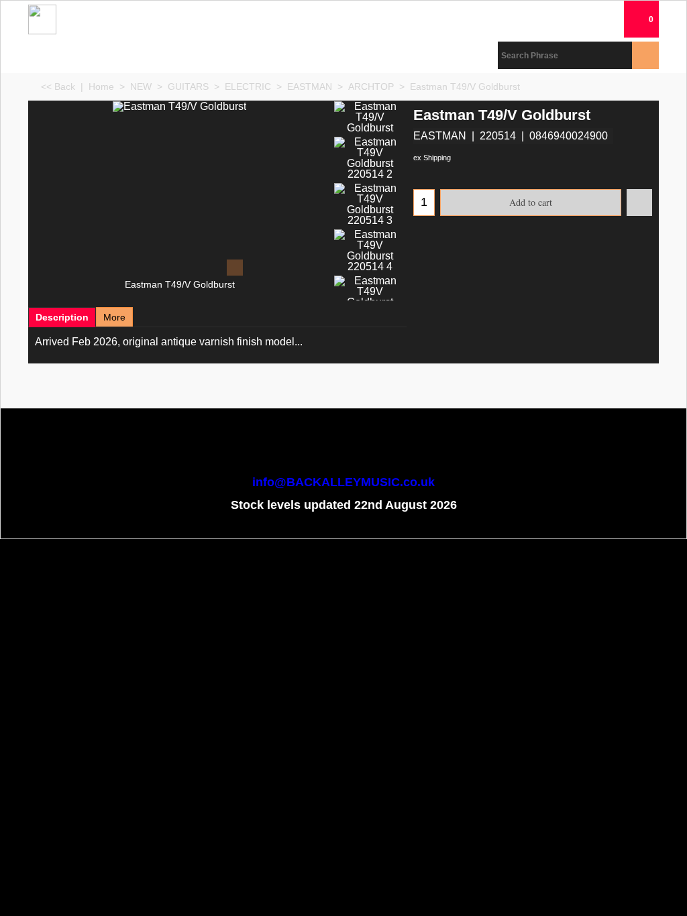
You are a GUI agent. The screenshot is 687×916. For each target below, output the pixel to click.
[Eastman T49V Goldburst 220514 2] (370, 158)
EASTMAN (439, 135)
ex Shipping (432, 158)
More (114, 317)
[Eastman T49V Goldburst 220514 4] (370, 250)
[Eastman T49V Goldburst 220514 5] (370, 297)
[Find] (645, 55)
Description (62, 317)
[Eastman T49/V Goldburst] (179, 190)
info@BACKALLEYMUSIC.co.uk (343, 482)
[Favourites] (639, 202)
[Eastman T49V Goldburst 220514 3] (370, 204)
